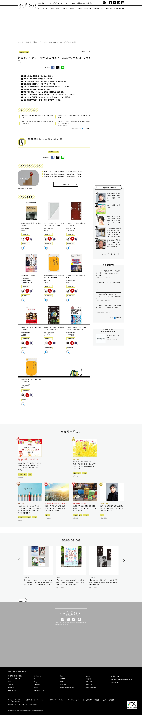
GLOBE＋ (62, 679)
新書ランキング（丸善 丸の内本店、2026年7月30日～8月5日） (63, 177)
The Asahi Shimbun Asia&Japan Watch (123, 679)
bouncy (36, 687)
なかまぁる (63, 685)
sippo (61, 676)
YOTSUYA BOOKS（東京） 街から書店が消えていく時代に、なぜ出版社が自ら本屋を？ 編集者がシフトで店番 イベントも (114, 232)
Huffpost (36, 682)
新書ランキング (23, 52)
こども (84, 473)
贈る (25, 474)
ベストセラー (22, 517)
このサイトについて (14, 700)
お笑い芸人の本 (98, 8)
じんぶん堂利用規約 (14, 702)
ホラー (79, 8)
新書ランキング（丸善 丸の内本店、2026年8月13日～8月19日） (63, 171)
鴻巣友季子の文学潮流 (79, 503)
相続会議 (88, 679)
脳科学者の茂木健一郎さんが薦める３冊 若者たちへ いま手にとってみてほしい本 (113, 197)
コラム (49, 3)
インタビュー (41, 3)
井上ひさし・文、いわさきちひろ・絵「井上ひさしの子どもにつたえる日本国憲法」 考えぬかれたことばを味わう (29, 509)
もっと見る (117, 8)
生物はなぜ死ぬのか (30, 89)
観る (39, 8)
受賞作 (51, 8)
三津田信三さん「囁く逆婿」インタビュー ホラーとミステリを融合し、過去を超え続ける (113, 243)
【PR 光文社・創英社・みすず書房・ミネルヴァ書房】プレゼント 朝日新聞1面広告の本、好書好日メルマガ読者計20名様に (38, 582)
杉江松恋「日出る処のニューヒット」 (56, 503)
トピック (72, 3)
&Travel (17, 679)
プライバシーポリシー (74, 700)
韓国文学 (109, 8)
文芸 (80, 515)
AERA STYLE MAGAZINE (67, 687)
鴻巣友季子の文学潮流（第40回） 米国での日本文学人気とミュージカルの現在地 (85, 508)
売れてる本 (21, 503)
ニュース (59, 3)
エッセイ (64, 8)
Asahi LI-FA (88, 685)
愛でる (20, 474)
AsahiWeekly (115, 682)
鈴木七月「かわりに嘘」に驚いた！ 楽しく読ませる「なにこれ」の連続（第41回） (56, 508)
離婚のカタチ (12, 690)
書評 (54, 3)
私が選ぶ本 (87, 8)
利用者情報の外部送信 (92, 700)
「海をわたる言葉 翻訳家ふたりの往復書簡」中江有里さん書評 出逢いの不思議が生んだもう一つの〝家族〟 (70, 582)
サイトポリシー (41, 700)
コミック (72, 8)
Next (123, 560)
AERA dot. (37, 685)
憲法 (29, 517)
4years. (87, 676)
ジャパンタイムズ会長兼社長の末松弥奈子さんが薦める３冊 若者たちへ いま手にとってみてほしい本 (114, 220)
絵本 (57, 8)
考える (45, 8)
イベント (66, 3)
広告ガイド (21, 705)
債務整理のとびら (39, 690)
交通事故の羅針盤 (90, 687)
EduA (9, 682)
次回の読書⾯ (81, 3)
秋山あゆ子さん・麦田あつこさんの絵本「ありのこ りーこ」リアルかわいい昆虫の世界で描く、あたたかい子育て (84, 465)
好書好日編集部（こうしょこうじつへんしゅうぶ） (45, 139)
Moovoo (10, 685)
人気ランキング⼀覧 (108, 254)
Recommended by (76, 128)
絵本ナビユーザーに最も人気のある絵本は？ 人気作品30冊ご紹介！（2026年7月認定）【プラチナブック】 (29, 466)
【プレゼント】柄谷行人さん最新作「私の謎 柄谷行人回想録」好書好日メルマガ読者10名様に (103, 582)
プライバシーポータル (57, 700)
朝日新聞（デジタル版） (15, 676)
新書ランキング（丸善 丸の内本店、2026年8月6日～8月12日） (63, 174)
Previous (19, 560)
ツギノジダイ (89, 682)
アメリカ (86, 515)
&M (9, 679)
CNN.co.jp (37, 679)
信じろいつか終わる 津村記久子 (113, 206)
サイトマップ (28, 700)
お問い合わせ (32, 705)
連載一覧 (88, 3)
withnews (11, 687)
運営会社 (10, 705)
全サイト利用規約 (108, 700)
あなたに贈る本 (105, 503)
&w (12, 679)
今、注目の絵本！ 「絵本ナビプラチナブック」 (29, 459)
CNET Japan (37, 676)
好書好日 (28, 6)
